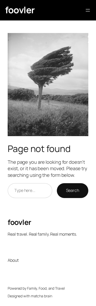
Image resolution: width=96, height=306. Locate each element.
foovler (20, 10)
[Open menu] (88, 10)
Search (72, 190)
